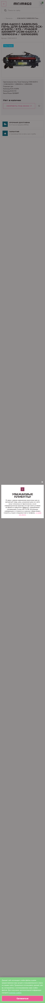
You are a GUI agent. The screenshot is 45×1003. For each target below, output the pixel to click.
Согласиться (22, 998)
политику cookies (15, 993)
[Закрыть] (42, 482)
